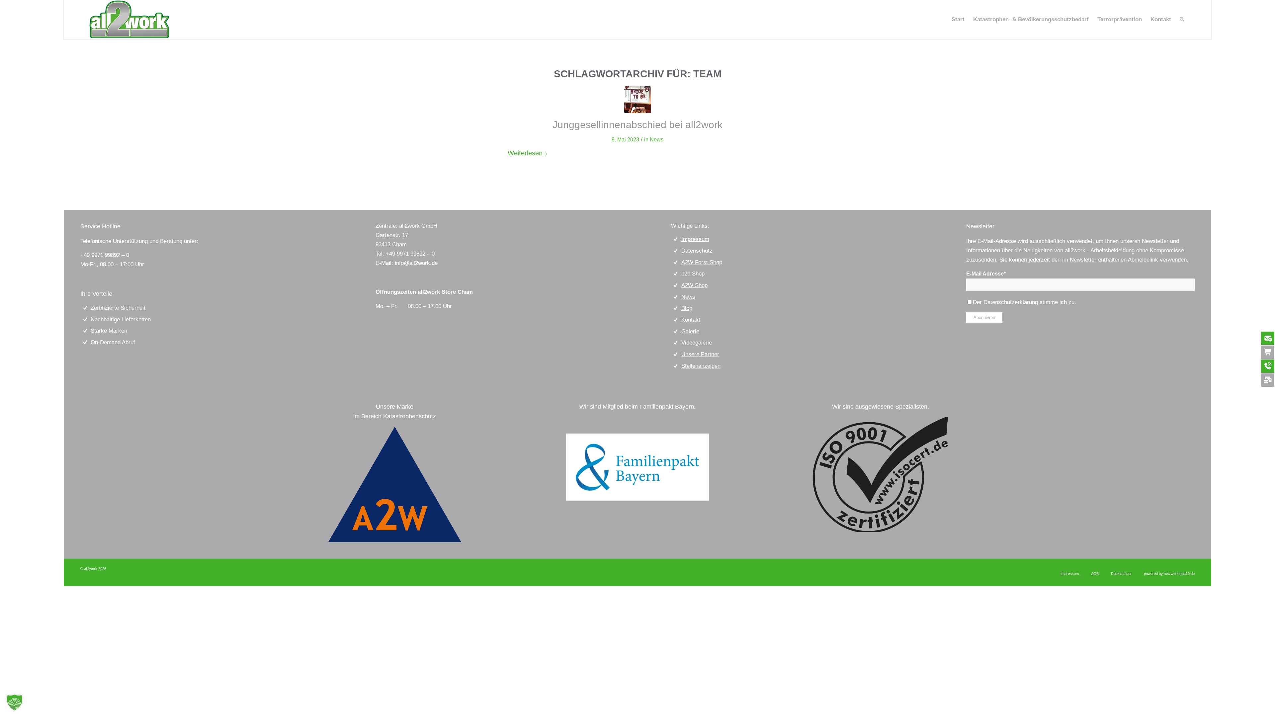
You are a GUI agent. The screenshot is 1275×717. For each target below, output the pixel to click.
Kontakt (690, 320)
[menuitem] (958, 19)
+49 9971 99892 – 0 (104, 255)
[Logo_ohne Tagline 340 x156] (129, 19)
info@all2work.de (416, 263)
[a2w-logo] (394, 484)
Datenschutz (697, 251)
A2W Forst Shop (701, 262)
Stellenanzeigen (701, 366)
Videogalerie (696, 343)
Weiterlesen (525, 153)
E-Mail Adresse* (986, 274)
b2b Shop (693, 274)
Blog (686, 308)
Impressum (695, 239)
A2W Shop (694, 285)
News (656, 139)
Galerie (690, 331)
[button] (14, 702)
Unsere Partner (700, 354)
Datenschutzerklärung (1010, 302)
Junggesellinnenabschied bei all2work (637, 124)
